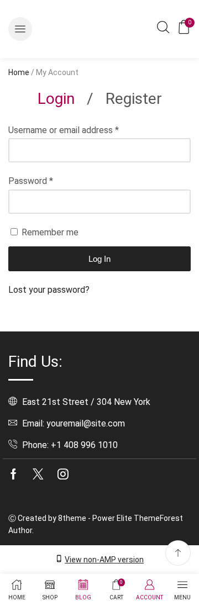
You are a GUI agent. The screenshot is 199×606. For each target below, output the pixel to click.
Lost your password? (49, 289)
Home (18, 72)
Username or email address (63, 130)
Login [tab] (56, 98)
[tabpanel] (99, 210)
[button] (20, 29)
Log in (99, 259)
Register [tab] (134, 98)
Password (30, 181)
